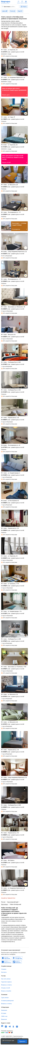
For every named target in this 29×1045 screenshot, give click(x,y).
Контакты (4, 972)
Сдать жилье (5, 997)
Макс (2, 1026)
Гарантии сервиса (6, 982)
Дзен (17, 1026)
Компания (4, 1010)
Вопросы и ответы (6, 985)
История (3, 1013)
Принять (22, 1041)
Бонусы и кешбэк (6, 991)
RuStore (17, 961)
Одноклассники (13, 1026)
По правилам (6, 1041)
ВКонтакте (6, 1026)
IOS (6, 957)
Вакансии (4, 1019)
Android (17, 957)
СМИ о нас (4, 1016)
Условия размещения (7, 1000)
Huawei (6, 961)
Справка (3, 969)
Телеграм (10, 1026)
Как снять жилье (6, 979)
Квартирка (6, 2)
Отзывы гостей (5, 988)
